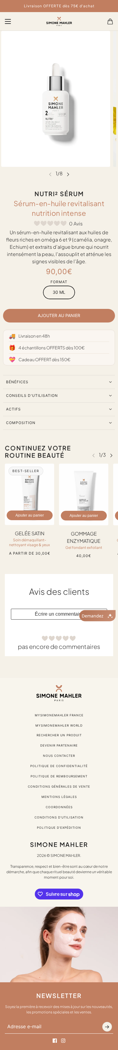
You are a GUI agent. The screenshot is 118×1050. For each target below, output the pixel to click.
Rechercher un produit (59, 735)
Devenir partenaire (59, 745)
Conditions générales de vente (59, 786)
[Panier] (110, 21)
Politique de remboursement (59, 776)
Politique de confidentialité (59, 766)
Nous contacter (59, 755)
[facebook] (54, 1040)
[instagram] (63, 1040)
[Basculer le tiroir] (8, 21)
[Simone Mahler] (59, 21)
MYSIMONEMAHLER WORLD (59, 725)
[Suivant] (68, 173)
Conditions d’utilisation (59, 817)
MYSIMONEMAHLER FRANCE (59, 715)
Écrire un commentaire (59, 614)
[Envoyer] (107, 1027)
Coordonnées (59, 807)
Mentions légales (59, 797)
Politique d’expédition (59, 827)
